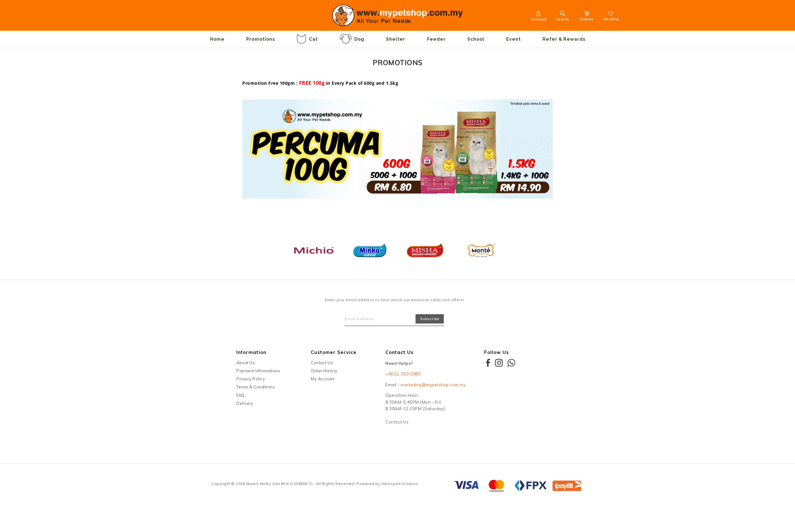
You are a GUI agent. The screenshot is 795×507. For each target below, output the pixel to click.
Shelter (395, 39)
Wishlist (611, 19)
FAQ (240, 395)
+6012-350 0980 (402, 373)
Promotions (260, 39)
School (475, 39)
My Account (322, 378)
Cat (313, 39)
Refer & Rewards (564, 39)
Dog (359, 39)
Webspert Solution (399, 483)
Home (217, 39)
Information (251, 352)
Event (513, 39)
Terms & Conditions (255, 386)
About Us (245, 362)
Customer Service (334, 352)
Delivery (244, 403)
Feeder (436, 39)
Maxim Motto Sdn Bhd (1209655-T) (279, 483)
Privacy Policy (250, 378)
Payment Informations (258, 370)
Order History (324, 370)
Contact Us (322, 362)
